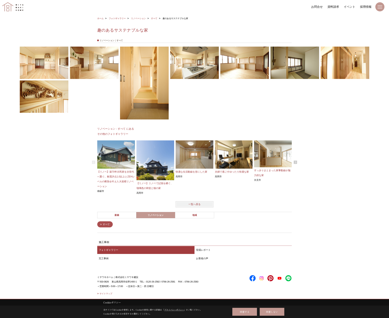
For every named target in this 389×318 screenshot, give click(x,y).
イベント (349, 6)
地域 (194, 215)
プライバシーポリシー (174, 309)
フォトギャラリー (108, 250)
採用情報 (366, 6)
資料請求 (333, 6)
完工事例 (103, 258)
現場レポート (203, 250)
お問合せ (317, 6)
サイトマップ (106, 293)
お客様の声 (202, 258)
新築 (117, 215)
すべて (106, 224)
